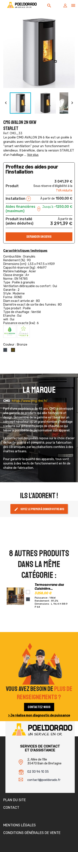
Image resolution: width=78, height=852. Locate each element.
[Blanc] (28, 592)
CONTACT (11, 807)
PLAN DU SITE (14, 800)
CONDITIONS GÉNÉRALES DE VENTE (31, 833)
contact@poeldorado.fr (43, 780)
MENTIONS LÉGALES (19, 825)
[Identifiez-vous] (65, 7)
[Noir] (28, 599)
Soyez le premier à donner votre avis (39, 509)
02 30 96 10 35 (38, 772)
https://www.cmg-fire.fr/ (29, 401)
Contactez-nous (39, 707)
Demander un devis (39, 237)
